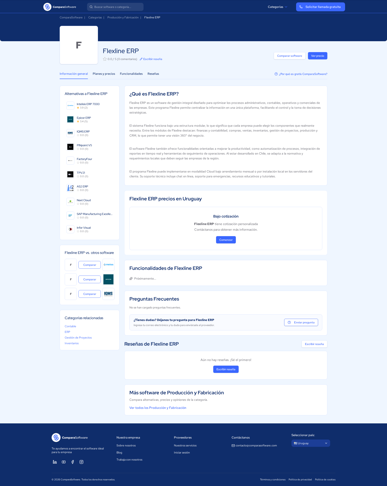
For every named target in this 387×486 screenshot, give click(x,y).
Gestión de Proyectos (78, 337)
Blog (119, 452)
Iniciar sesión (182, 452)
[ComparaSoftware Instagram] (81, 462)
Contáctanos (241, 438)
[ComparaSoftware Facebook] (72, 462)
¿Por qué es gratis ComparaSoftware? (303, 74)
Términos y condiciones (272, 479)
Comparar (92, 265)
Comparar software (289, 56)
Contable (70, 326)
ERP (67, 332)
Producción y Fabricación (123, 17)
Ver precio (317, 56)
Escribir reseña (152, 59)
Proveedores (183, 438)
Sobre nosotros (126, 445)
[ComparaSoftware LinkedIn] (55, 462)
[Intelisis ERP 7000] (108, 265)
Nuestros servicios (185, 445)
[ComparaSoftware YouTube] (63, 462)
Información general (74, 74)
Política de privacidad (300, 479)
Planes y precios (104, 74)
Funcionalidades (131, 74)
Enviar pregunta (304, 322)
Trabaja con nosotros (129, 459)
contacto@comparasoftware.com (256, 445)
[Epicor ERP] (108, 279)
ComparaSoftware (71, 17)
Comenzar (226, 240)
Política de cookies (325, 479)
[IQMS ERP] (108, 294)
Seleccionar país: (303, 435)
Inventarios (72, 343)
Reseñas (153, 74)
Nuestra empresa (128, 438)
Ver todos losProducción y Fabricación (157, 408)
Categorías (275, 7)
